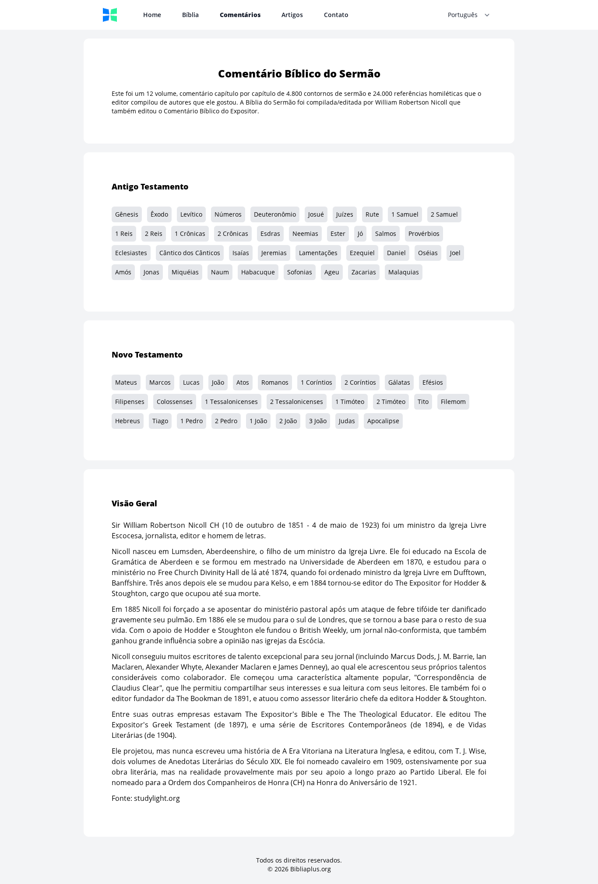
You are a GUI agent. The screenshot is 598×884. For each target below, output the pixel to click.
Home (152, 15)
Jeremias (274, 253)
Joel (455, 253)
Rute (372, 214)
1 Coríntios (316, 382)
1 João (258, 421)
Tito (423, 401)
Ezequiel (362, 253)
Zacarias (364, 272)
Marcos (160, 382)
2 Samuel (444, 214)
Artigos (292, 15)
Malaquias (403, 272)
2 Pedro (226, 421)
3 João (318, 421)
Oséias (428, 253)
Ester (338, 233)
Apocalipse (383, 421)
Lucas (191, 382)
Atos (242, 382)
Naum (220, 272)
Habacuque (258, 272)
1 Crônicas (190, 233)
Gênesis (126, 214)
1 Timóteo (349, 401)
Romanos (274, 382)
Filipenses (129, 401)
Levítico (191, 214)
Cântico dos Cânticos (189, 253)
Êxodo (159, 214)
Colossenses (175, 401)
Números (228, 214)
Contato (336, 15)
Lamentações (318, 253)
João (218, 382)
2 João (288, 421)
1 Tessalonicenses (231, 401)
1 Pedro (191, 421)
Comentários (240, 15)
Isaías (240, 253)
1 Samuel (405, 214)
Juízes (344, 214)
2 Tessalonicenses (296, 401)
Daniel (396, 253)
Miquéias (185, 272)
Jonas (151, 272)
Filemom (453, 401)
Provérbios (424, 233)
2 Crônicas (233, 233)
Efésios (432, 382)
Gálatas (399, 382)
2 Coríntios (360, 382)
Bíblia (190, 15)
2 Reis (153, 233)
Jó (360, 233)
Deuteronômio (275, 214)
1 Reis (124, 233)
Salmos (385, 233)
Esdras (270, 233)
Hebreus (127, 421)
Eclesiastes (131, 253)
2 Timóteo (390, 401)
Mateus (126, 382)
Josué (316, 214)
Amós (123, 272)
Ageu (331, 272)
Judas (347, 421)
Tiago (160, 421)
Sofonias (299, 272)
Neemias (305, 233)
